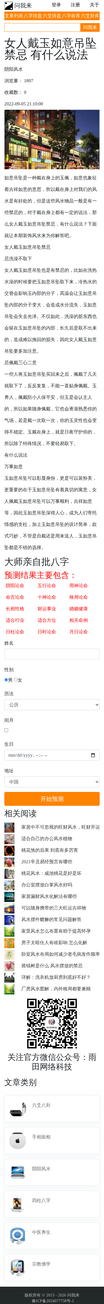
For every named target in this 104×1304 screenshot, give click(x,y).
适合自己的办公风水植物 (46, 838)
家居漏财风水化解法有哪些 (49, 896)
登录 (56, 4)
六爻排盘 (52, 15)
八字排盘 (33, 15)
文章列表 (14, 15)
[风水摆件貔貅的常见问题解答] (12, 919)
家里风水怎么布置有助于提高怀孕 (56, 931)
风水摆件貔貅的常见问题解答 (51, 919)
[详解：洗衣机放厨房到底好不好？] (12, 977)
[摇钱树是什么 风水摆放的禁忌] (12, 965)
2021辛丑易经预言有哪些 (46, 861)
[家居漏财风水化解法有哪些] (12, 896)
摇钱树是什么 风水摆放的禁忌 (52, 965)
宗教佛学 (41, 1264)
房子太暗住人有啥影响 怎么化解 (54, 942)
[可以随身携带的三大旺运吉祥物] (12, 907)
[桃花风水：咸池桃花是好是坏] (12, 873)
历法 (9, 693)
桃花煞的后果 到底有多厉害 (49, 850)
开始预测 (52, 799)
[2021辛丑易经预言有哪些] (12, 861)
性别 (9, 669)
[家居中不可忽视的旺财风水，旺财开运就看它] (12, 827)
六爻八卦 (41, 1105)
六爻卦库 (90, 15)
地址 (9, 770)
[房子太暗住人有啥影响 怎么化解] (12, 942)
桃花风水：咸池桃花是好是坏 (51, 873)
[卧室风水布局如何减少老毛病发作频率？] (12, 954)
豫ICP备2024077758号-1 (53, 1301)
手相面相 (41, 1136)
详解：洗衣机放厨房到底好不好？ (56, 977)
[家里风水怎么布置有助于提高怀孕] (12, 931)
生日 (9, 744)
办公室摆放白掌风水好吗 (46, 884)
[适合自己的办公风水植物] (12, 838)
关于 (94, 4)
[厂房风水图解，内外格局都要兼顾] (12, 988)
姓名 (9, 643)
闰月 (9, 720)
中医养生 (41, 1232)
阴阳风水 (41, 1168)
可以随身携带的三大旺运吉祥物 (53, 907)
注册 (75, 4)
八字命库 (71, 15)
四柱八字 (41, 1200)
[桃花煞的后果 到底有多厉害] (12, 850)
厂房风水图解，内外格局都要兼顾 (56, 988)
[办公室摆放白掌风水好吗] (12, 884)
